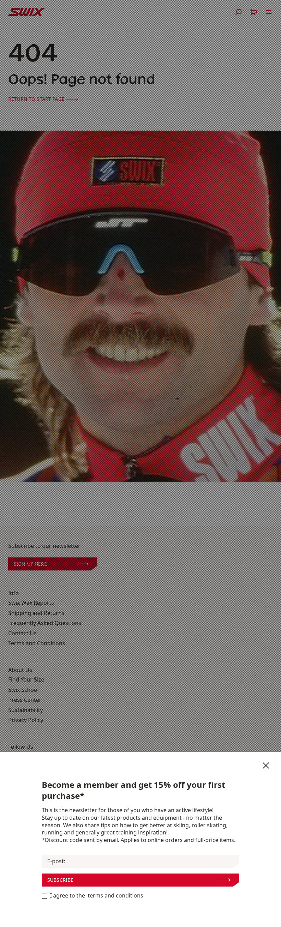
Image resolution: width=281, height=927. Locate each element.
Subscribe (60, 880)
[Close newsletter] (266, 765)
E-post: (56, 861)
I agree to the (96, 895)
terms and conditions (115, 895)
